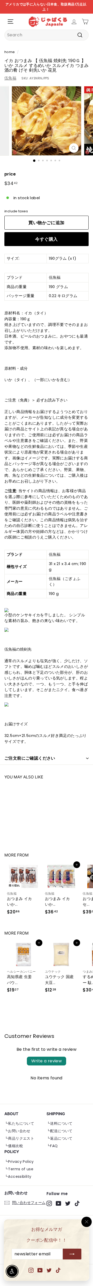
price (10, 174)
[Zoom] (74, 148)
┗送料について (60, 1123)
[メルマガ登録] (72, 1254)
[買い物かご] (85, 21)
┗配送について (60, 1130)
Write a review (46, 1061)
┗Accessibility (17, 1176)
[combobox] (46, 35)
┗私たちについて (19, 1123)
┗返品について (60, 1138)
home (9, 52)
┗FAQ (52, 1145)
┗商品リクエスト (19, 1138)
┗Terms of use (18, 1169)
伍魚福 (10, 78)
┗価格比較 (13, 1145)
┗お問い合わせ (17, 1130)
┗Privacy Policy (19, 1161)
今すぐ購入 (46, 239)
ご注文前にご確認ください (29, 758)
